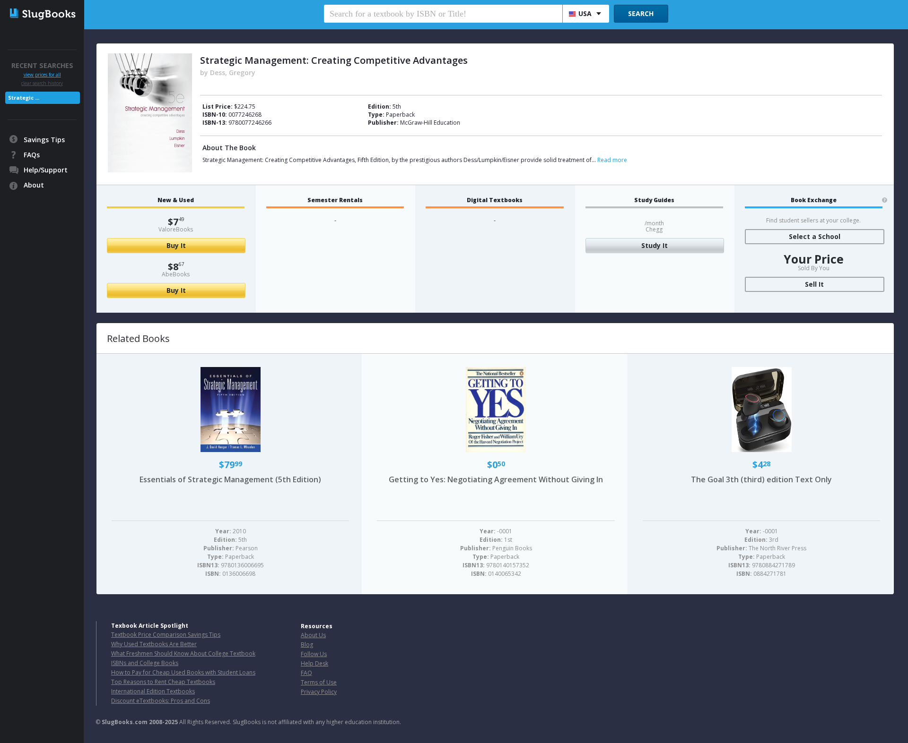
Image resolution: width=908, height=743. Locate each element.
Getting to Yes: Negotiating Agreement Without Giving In (496, 479)
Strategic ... (23, 97)
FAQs (32, 154)
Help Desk (314, 663)
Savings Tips (44, 139)
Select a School (814, 236)
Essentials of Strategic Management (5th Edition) (230, 479)
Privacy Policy (319, 692)
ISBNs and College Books (144, 663)
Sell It (814, 284)
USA (585, 13)
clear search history (42, 83)
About (34, 184)
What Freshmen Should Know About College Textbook (183, 653)
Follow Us (314, 654)
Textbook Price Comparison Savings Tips (165, 635)
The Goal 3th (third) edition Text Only (761, 479)
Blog (307, 645)
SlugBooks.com (125, 722)
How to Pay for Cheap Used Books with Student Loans (183, 672)
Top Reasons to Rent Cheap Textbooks (163, 682)
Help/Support (46, 169)
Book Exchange (814, 200)
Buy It (176, 245)
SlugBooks (43, 17)
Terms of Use (319, 682)
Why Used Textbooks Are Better (154, 644)
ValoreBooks (175, 229)
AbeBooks (176, 274)
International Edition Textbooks (153, 691)
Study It (654, 245)
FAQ (306, 673)
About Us (313, 635)
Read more (612, 160)
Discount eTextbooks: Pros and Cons (160, 701)
